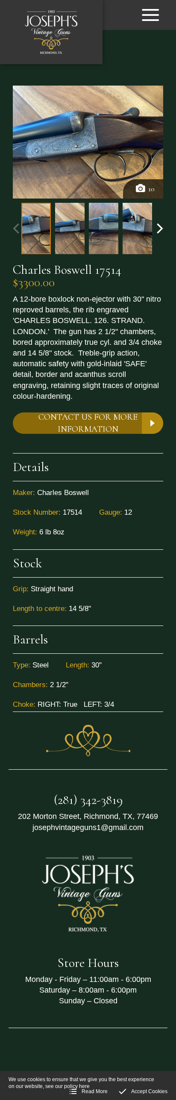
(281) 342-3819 (88, 800)
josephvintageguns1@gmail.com (88, 827)
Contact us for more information (88, 423)
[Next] (158, 228)
